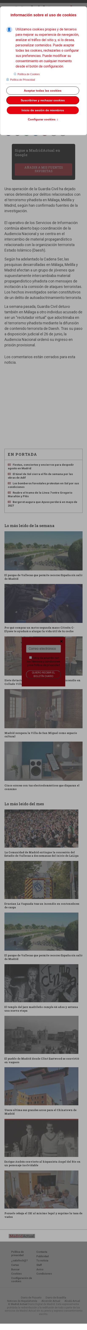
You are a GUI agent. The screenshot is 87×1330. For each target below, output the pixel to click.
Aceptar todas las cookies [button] (42, 90)
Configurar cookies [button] (43, 119)
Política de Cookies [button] (29, 74)
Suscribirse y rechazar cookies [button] (43, 100)
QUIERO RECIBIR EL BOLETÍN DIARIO (43, 674)
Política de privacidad (47, 665)
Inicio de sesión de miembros (43, 110)
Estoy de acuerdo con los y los (43, 661)
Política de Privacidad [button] (22, 79)
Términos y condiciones (45, 661)
